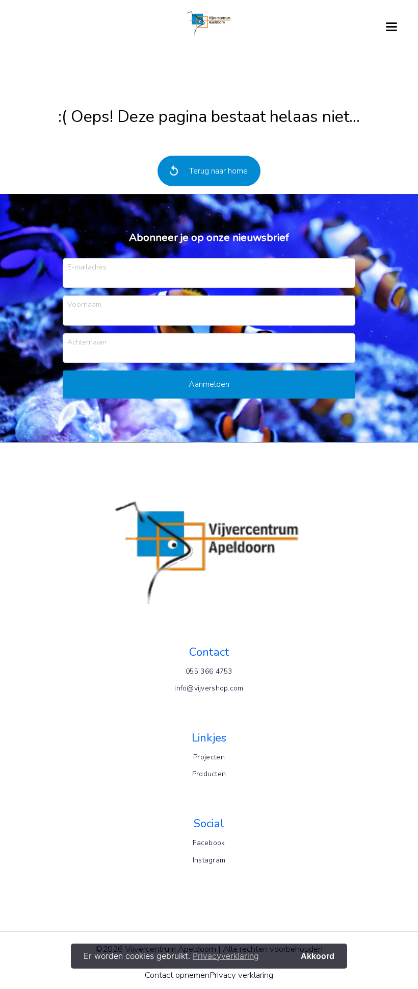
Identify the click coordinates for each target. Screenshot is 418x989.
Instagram (209, 860)
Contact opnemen (177, 975)
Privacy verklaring (241, 975)
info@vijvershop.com (208, 688)
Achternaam (87, 342)
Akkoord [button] (317, 956)
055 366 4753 (209, 671)
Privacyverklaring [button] (226, 956)
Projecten (209, 757)
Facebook (209, 843)
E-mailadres (87, 266)
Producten (209, 774)
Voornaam (84, 304)
